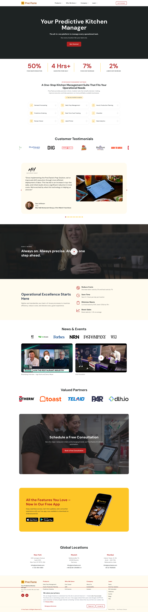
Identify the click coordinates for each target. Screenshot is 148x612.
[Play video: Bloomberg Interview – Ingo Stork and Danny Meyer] (47, 357)
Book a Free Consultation (74, 451)
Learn (94, 3)
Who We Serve (71, 3)
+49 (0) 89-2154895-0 (74, 568)
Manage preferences (50, 606)
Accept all (100, 606)
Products (58, 3)
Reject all (91, 606)
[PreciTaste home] (29, 3)
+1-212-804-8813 (37, 568)
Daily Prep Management (49, 584)
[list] (74, 188)
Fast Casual (68, 584)
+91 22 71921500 (110, 568)
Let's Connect (121, 3)
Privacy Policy (49, 601)
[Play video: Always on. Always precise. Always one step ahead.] (74, 251)
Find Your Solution (113, 587)
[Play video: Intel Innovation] (101, 357)
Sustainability (90, 587)
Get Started (74, 44)
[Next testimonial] (127, 190)
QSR (66, 587)
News (110, 584)
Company (84, 3)
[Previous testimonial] (21, 190)
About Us (89, 584)
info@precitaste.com (37, 565)
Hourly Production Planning (50, 587)
